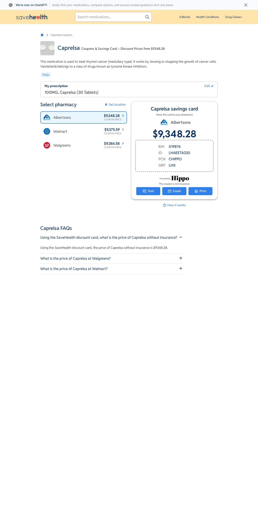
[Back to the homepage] (31, 17)
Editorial (184, 17)
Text (151, 191)
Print (203, 191)
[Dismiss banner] (246, 5)
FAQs (45, 74)
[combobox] (113, 17)
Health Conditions (207, 17)
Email (177, 191)
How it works (176, 205)
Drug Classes (233, 17)
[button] (208, 86)
